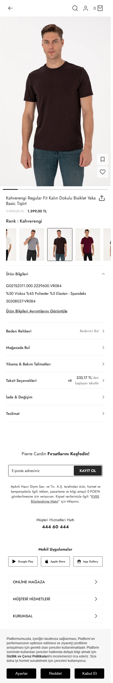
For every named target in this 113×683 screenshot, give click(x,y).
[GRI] (31, 241)
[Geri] (10, 8)
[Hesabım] (85, 8)
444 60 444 (55, 523)
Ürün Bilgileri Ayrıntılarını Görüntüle (36, 307)
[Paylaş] (102, 195)
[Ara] (75, 8)
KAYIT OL (88, 467)
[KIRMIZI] (87, 241)
